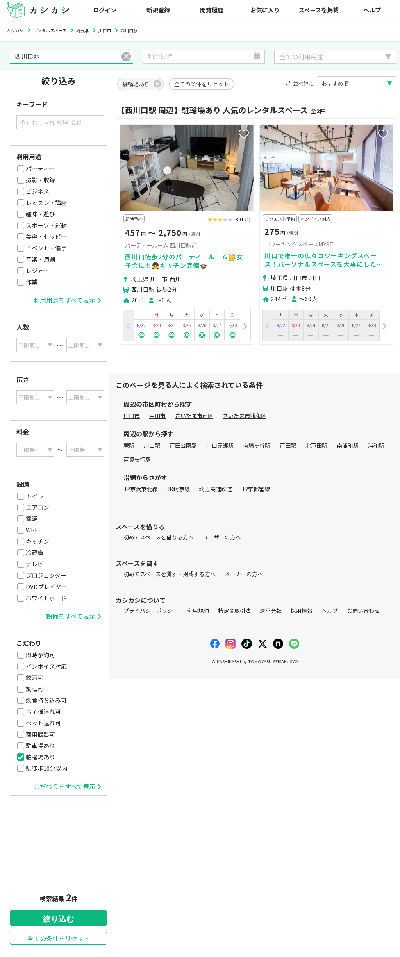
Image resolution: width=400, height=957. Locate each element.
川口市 (131, 416)
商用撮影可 (40, 734)
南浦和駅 (348, 445)
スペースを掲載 (318, 9)
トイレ (34, 496)
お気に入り (265, 9)
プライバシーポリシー (150, 610)
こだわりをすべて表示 (64, 786)
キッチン (37, 541)
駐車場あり (40, 745)
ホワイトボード (46, 598)
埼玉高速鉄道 (215, 489)
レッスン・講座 (46, 202)
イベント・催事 (46, 248)
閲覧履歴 (211, 9)
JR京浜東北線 (140, 489)
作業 (32, 282)
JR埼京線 (178, 489)
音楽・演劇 (40, 259)
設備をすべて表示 (70, 616)
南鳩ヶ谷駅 (256, 445)
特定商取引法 (234, 610)
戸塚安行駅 (137, 459)
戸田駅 (288, 445)
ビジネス (37, 191)
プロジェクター (46, 575)
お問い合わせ (363, 610)
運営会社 (271, 610)
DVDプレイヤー (46, 586)
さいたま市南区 (194, 416)
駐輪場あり (40, 757)
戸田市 (157, 416)
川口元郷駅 (220, 445)
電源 (32, 518)
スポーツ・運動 (46, 225)
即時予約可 (40, 655)
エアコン (37, 507)
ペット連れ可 (43, 723)
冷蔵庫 (34, 552)
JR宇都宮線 (255, 489)
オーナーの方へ (244, 574)
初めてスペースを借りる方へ (158, 537)
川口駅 (152, 445)
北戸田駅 (316, 445)
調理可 (34, 689)
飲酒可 (34, 677)
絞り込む (58, 918)
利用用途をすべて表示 (64, 300)
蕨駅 (128, 445)
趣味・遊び (40, 214)
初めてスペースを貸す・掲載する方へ (169, 574)
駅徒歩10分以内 (46, 768)
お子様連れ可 (43, 711)
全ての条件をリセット (58, 938)
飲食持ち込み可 (46, 700)
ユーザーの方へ (222, 537)
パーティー (40, 168)
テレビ (34, 564)
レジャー (37, 270)
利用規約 (198, 610)
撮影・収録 (40, 180)
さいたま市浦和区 (244, 416)
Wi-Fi (33, 530)
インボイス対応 (46, 666)
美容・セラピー (46, 236)
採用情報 (301, 610)
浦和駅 (376, 445)
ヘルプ (372, 9)
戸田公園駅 (183, 445)
